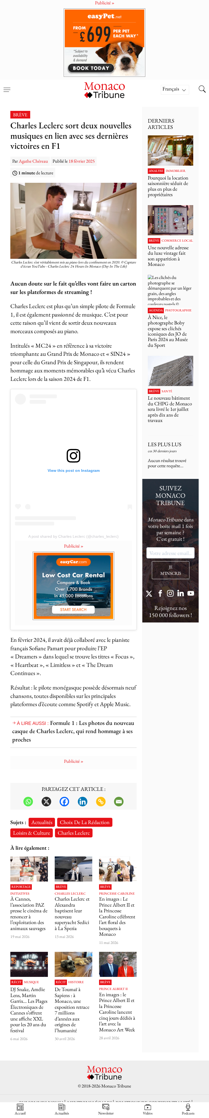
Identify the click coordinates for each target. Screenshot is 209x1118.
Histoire (76, 982)
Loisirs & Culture (31, 832)
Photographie (178, 310)
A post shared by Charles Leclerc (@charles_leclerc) (73, 536)
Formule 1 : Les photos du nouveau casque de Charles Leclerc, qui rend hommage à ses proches (73, 731)
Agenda (156, 310)
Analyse (156, 171)
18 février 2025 (82, 161)
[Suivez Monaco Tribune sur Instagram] (170, 594)
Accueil (20, 1113)
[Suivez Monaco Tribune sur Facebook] (160, 594)
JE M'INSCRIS (170, 570)
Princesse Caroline (117, 894)
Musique (31, 982)
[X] (46, 801)
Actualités (41, 822)
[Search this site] (202, 89)
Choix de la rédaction (85, 822)
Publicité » (73, 546)
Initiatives (19, 894)
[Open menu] (7, 86)
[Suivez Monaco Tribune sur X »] (150, 594)
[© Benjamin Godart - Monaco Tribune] (170, 371)
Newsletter (106, 1113)
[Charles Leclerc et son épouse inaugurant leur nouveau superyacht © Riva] (73, 869)
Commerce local (177, 241)
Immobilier (176, 171)
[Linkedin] (82, 801)
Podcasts (188, 1113)
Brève (20, 115)
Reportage (21, 887)
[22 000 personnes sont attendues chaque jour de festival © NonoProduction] (29, 964)
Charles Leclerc (74, 832)
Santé (167, 391)
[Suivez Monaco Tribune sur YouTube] (190, 594)
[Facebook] (64, 801)
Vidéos (148, 1113)
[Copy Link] (101, 801)
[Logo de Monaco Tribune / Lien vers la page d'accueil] (104, 89)
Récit (16, 982)
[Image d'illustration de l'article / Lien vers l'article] (170, 150)
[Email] (119, 801)
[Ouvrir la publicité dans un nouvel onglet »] (104, 42)
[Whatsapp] (28, 801)
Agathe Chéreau (33, 161)
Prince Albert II (113, 989)
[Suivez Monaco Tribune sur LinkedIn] (180, 594)
